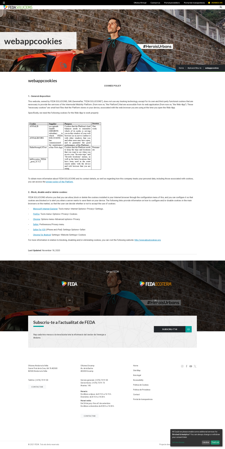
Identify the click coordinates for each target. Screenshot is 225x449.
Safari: (36, 224)
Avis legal (137, 375)
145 (89, 385)
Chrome (36, 219)
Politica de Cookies (141, 385)
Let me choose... (178, 442)
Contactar (37, 387)
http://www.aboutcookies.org (148, 240)
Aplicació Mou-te (194, 68)
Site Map (136, 370)
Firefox (36, 214)
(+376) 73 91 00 (41, 380)
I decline (205, 442)
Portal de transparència (142, 399)
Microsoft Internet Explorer (45, 209)
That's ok (215, 442)
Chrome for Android (42, 235)
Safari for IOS (39, 229)
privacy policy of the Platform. (59, 182)
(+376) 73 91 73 (98, 383)
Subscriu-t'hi (169, 329)
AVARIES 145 (216, 3)
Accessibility (138, 380)
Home (181, 68)
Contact (136, 394)
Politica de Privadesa (141, 390)
